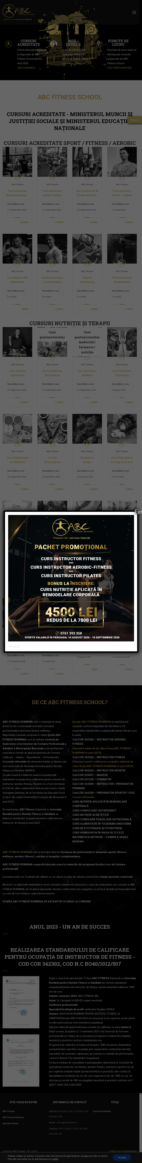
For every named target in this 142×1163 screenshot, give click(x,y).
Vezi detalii (14, 646)
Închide (137, 512)
